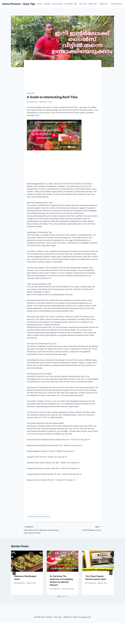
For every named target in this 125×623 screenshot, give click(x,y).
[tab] (58, 596)
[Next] (110, 572)
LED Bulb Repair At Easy (91, 528)
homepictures (33, 102)
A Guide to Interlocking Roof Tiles (39, 516)
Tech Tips (83, 4)
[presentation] (27, 561)
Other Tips (93, 4)
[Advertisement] (65, 77)
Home (39, 4)
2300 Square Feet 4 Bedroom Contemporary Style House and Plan (41, 530)
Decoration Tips (71, 4)
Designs (47, 4)
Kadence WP (86, 617)
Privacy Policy (116, 4)
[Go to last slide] (14, 572)
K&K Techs (35, 115)
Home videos (57, 4)
